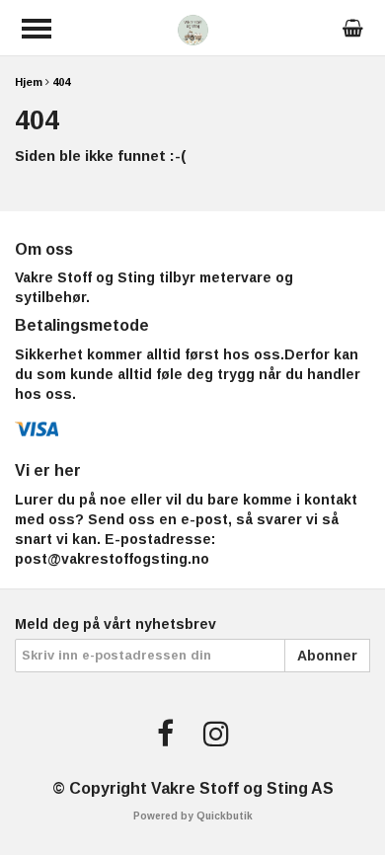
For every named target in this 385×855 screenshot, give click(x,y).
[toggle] (36, 28)
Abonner (327, 655)
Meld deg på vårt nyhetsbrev (115, 624)
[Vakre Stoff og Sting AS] (193, 28)
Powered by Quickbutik (193, 816)
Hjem (28, 82)
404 (61, 82)
